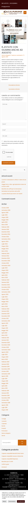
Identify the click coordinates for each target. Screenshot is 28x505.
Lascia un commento (17, 55)
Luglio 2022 (4, 297)
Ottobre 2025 (5, 208)
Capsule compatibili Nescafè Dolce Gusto (13, 453)
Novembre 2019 (6, 369)
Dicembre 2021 (5, 313)
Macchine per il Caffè (7, 461)
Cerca (22, 442)
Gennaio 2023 (5, 282)
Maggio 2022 (5, 301)
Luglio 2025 (4, 215)
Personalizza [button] (12, 501)
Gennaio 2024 (5, 256)
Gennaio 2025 (5, 229)
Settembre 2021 (6, 321)
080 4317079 (5, 3)
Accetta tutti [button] (21, 501)
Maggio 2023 (5, 273)
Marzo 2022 (5, 306)
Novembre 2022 (6, 287)
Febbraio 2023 (5, 280)
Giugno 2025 (5, 217)
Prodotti (4, 428)
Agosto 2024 (5, 241)
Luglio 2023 (4, 268)
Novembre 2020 (6, 345)
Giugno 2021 (5, 328)
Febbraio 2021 (5, 337)
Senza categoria (6, 55)
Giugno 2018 (5, 410)
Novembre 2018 (6, 398)
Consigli (4, 419)
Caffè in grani (5, 464)
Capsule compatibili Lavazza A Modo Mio (12, 456)
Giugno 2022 (5, 299)
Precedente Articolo (14, 85)
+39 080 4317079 (8, 479)
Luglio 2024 (5, 244)
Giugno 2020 (5, 357)
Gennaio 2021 (5, 340)
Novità (3, 426)
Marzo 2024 (5, 251)
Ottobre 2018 (5, 400)
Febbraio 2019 (5, 390)
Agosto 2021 (5, 323)
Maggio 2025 (5, 220)
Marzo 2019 (4, 388)
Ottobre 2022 (5, 289)
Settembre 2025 (6, 210)
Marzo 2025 (5, 224)
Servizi (3, 435)
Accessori (4, 467)
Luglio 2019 (4, 378)
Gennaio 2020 (5, 364)
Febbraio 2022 (5, 309)
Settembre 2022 (6, 292)
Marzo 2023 (5, 277)
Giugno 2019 (5, 381)
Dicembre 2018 (5, 395)
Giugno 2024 (5, 246)
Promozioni (4, 431)
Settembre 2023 (6, 265)
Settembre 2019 (6, 374)
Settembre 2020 (6, 350)
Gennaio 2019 (5, 393)
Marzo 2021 (4, 335)
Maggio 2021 (5, 330)
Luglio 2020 (5, 354)
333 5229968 (13, 3)
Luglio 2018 (4, 407)
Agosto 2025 (5, 212)
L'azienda (4, 423)
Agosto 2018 (5, 405)
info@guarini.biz (6, 6)
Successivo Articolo (14, 89)
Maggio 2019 (5, 383)
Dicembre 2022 (6, 285)
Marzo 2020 (5, 359)
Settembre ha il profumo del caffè (11, 191)
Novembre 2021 (6, 316)
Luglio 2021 (4, 325)
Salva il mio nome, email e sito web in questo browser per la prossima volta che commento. (13, 143)
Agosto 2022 (5, 294)
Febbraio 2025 (5, 227)
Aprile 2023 (4, 275)
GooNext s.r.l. (14, 489)
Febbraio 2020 (5, 362)
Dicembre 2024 (6, 232)
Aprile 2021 (4, 333)
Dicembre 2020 (6, 342)
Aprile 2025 (4, 222)
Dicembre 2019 (5, 366)
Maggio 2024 (5, 248)
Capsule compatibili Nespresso (10, 459)
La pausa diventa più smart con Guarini (12, 193)
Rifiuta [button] (4, 501)
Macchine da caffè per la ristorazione (11, 189)
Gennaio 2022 (5, 311)
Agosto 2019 (5, 376)
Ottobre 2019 (5, 371)
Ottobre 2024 (5, 236)
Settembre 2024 (6, 239)
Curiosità (4, 421)
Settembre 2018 (6, 402)
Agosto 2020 (5, 352)
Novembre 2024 (6, 234)
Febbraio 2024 (5, 253)
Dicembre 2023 (6, 258)
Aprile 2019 (4, 386)
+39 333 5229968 (19, 479)
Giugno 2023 (5, 270)
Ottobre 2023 (5, 263)
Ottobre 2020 (5, 347)
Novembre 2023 (6, 260)
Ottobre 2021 (5, 318)
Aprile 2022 (4, 304)
